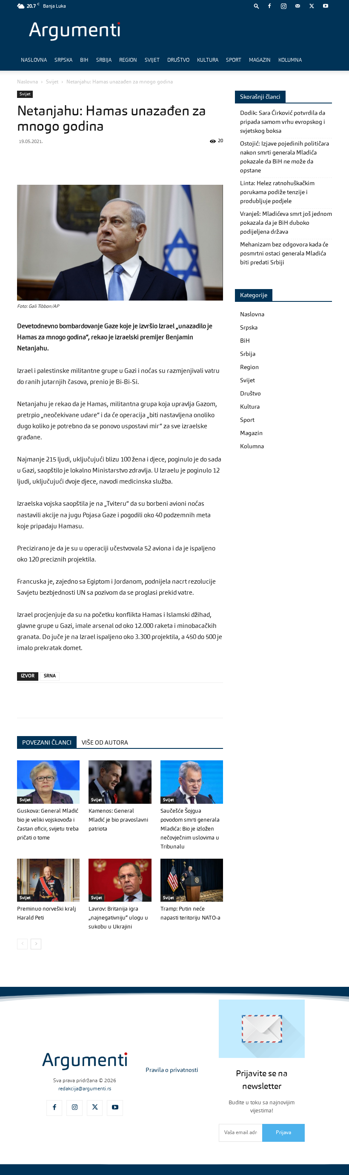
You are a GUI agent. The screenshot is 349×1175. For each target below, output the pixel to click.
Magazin (260, 60)
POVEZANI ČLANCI (47, 743)
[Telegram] (84, 160)
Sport (233, 60)
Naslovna (34, 60)
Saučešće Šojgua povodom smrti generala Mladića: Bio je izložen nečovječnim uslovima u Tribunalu (190, 829)
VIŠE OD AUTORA (105, 743)
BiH (84, 60)
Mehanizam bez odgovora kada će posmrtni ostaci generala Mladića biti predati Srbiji (284, 254)
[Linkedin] (103, 160)
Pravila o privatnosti (172, 1070)
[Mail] (297, 6)
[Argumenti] (84, 1061)
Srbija (104, 60)
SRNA (50, 676)
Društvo (178, 60)
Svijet (152, 60)
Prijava (283, 1132)
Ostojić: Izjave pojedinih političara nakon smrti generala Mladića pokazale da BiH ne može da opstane (284, 157)
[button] (256, 6)
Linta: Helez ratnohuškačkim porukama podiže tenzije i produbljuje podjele (277, 192)
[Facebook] (269, 6)
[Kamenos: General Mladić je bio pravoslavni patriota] (120, 781)
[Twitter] (311, 6)
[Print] (143, 160)
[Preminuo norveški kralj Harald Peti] (48, 880)
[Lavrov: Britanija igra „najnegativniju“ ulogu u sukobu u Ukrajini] (120, 880)
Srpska (63, 60)
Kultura (207, 60)
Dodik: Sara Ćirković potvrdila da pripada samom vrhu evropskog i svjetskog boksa (282, 122)
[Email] (123, 160)
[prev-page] (22, 944)
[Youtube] (325, 6)
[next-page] (36, 944)
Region (128, 60)
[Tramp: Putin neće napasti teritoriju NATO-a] (191, 880)
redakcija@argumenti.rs (84, 1089)
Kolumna (290, 60)
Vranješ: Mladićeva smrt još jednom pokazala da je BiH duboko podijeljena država (286, 223)
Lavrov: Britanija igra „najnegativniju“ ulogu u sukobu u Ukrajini (118, 918)
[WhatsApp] (64, 160)
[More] (163, 160)
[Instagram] (283, 6)
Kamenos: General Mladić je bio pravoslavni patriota (118, 820)
